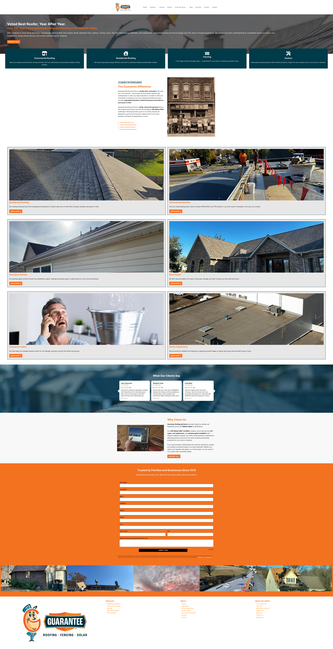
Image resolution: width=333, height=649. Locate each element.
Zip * (168, 531)
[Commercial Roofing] (44, 53)
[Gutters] (288, 53)
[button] (156, 7)
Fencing (161, 7)
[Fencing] (207, 53)
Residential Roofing (126, 58)
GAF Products (111, 613)
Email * (122, 496)
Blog (191, 7)
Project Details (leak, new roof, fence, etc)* (134, 538)
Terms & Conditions (207, 557)
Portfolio (198, 7)
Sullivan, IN (259, 610)
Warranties (185, 606)
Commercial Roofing (44, 58)
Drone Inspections (188, 608)
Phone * (122, 510)
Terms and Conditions (189, 613)
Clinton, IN (259, 615)
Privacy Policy (200, 557)
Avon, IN (259, 606)
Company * (123, 503)
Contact (206, 7)
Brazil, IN (259, 613)
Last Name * (123, 489)
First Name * (123, 482)
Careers (214, 7)
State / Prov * (124, 531)
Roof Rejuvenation (113, 610)
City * (121, 524)
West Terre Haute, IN (263, 608)
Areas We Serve (180, 7)
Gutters (169, 7)
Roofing (152, 7)
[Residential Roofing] (126, 53)
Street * (122, 517)
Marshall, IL (260, 617)
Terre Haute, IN (261, 604)
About (145, 7)
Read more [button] (124, 398)
